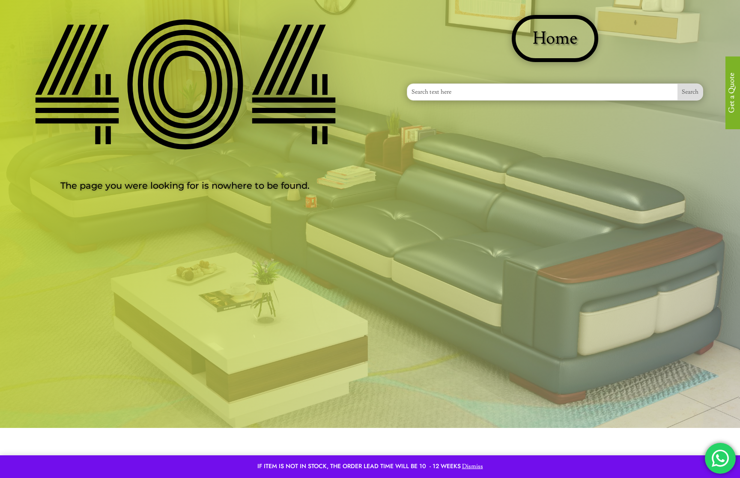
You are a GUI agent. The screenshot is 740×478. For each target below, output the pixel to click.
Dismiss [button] (472, 466)
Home (555, 38)
